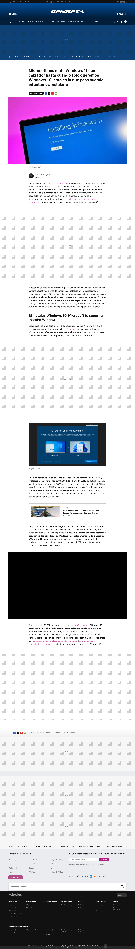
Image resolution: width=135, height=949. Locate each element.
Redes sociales (14, 868)
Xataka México (14, 930)
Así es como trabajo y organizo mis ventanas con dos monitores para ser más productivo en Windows (83, 513)
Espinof (46, 908)
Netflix (11, 872)
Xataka (11, 905)
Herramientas (13, 864)
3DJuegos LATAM (32, 930)
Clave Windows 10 (49, 846)
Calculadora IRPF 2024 (86, 846)
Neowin (89, 526)
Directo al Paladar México (66, 930)
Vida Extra (29, 908)
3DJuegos (29, 905)
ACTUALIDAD (19, 22)
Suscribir (104, 859)
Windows (49, 733)
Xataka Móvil (13, 908)
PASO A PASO (93, 22)
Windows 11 (62, 183)
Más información (83, 947)
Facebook (121, 21)
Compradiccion (100, 911)
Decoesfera (99, 908)
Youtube (86, 876)
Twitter (113, 21)
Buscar (122, 886)
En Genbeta (66, 508)
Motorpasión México (82, 930)
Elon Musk (57, 57)
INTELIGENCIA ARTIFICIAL (38, 22)
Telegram (125, 21)
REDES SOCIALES (58, 22)
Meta (89, 57)
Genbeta (67, 11)
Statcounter (83, 625)
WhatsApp (32, 872)
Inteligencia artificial (56, 860)
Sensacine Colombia (47, 933)
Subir (120, 895)
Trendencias (100, 905)
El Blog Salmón (117, 905)
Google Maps (80, 57)
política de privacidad (97, 864)
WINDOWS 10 (73, 22)
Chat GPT (27, 846)
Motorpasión (82, 905)
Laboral (31, 868)
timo (51, 868)
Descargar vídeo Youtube (67, 846)
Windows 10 (60, 733)
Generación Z (68, 57)
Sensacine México (50, 930)
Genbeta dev (54, 864)
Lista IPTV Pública (103, 846)
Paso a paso (13, 860)
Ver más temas (15, 877)
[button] (43, 174)
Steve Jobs (47, 57)
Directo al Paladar (66, 905)
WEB (83, 22)
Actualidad (40, 733)
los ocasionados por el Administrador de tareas (55, 641)
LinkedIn (104, 876)
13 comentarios (37, 93)
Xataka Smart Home (15, 914)
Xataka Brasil (13, 933)
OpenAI (38, 57)
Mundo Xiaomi (13, 917)
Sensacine (47, 905)
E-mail (56, 93)
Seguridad (32, 864)
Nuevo (120, 14)
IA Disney (37, 846)
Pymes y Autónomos (116, 908)
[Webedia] (15, 894)
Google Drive (112, 57)
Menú (14, 14)
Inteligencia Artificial (56, 872)
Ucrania (96, 57)
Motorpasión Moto (84, 908)
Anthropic (29, 57)
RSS (95, 876)
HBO (103, 57)
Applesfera (12, 911)
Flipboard (117, 21)
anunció (73, 329)
